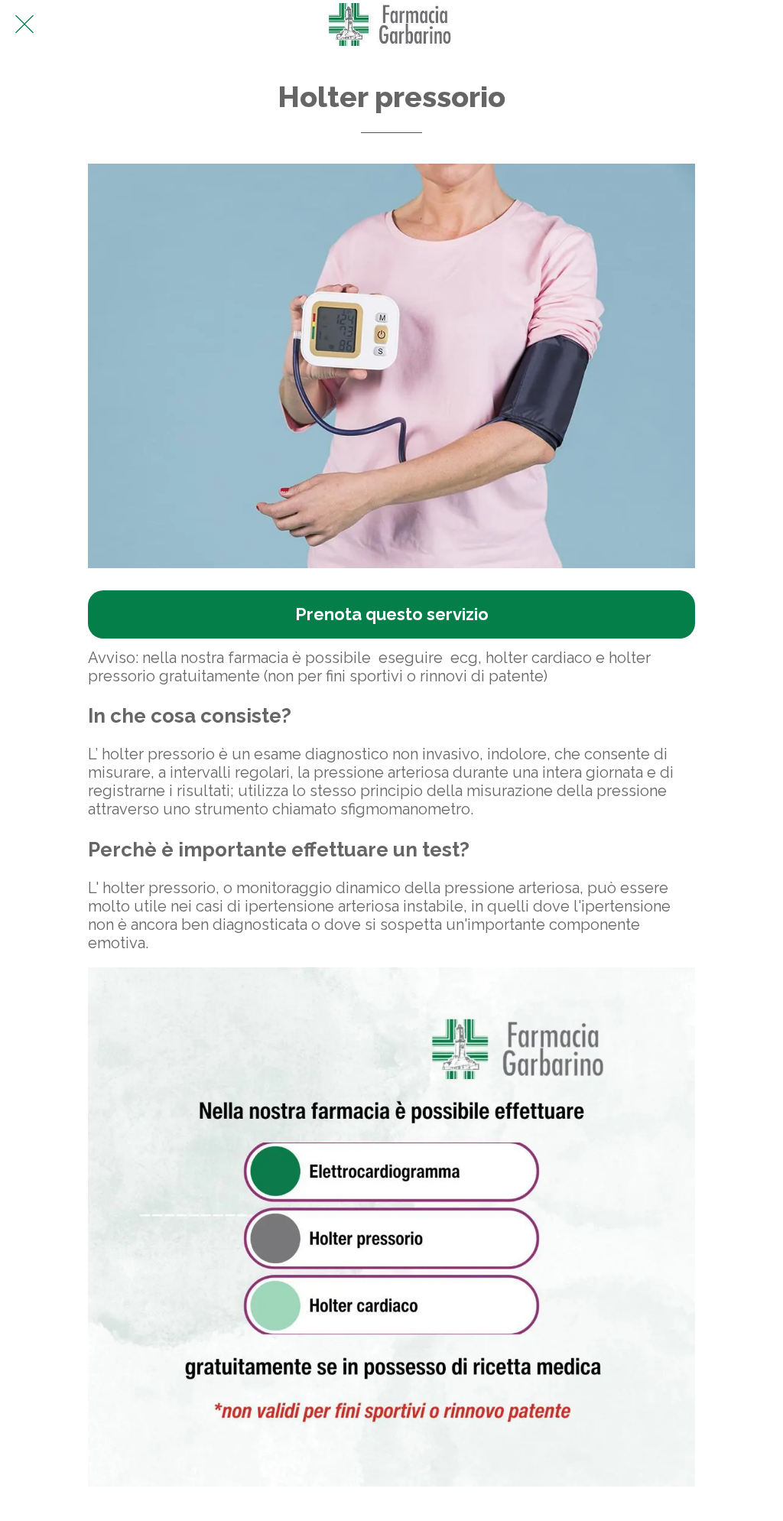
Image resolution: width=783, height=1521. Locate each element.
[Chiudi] (24, 24)
